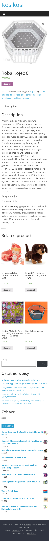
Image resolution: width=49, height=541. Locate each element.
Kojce (32, 91)
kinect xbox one (17, 94)
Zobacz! (7, 84)
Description (11, 106)
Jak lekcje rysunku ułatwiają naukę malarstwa (21, 380)
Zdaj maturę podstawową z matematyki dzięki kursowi (24, 384)
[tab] (11, 106)
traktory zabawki (21, 98)
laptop (29, 94)
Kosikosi (13, 4)
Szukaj (4, 359)
